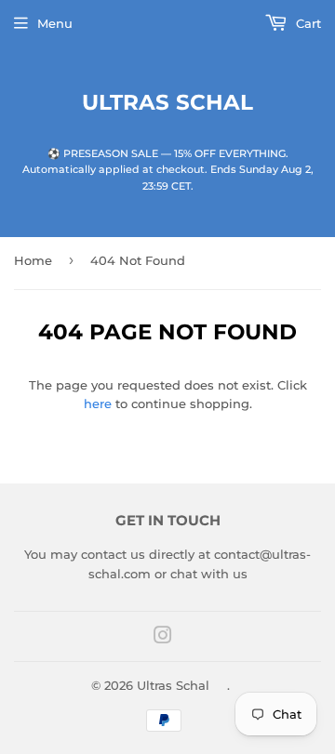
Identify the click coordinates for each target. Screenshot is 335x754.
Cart (306, 23)
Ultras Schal (167, 102)
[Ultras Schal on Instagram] (163, 637)
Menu (55, 23)
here (98, 403)
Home (33, 260)
